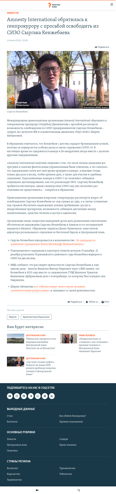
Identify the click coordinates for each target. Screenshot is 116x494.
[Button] (102, 47)
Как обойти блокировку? (72, 416)
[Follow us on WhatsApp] (38, 396)
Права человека (87, 335)
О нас (10, 416)
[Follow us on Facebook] (24, 396)
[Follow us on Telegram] (31, 396)
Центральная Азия (35, 335)
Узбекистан (65, 474)
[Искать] (78, 490)
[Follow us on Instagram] (17, 396)
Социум (63, 439)
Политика (12, 451)
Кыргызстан (13, 474)
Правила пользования (71, 422)
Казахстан (12, 468)
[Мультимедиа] (37, 490)
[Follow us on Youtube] (10, 396)
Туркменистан (67, 468)
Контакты (12, 422)
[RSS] (52, 396)
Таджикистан (14, 480)
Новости (13, 13)
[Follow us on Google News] (45, 396)
